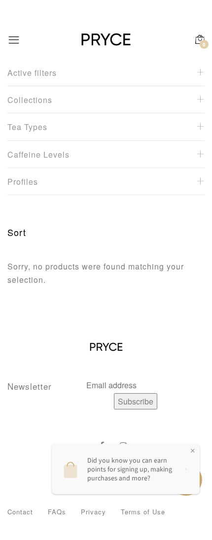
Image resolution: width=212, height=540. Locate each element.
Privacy (93, 511)
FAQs (57, 511)
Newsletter (29, 386)
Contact (20, 511)
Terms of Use (143, 511)
